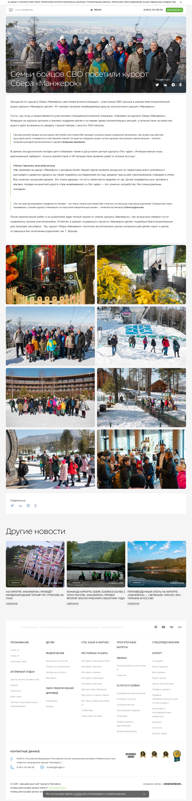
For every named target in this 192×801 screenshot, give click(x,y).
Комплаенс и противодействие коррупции (161, 712)
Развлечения (55, 653)
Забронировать (174, 10)
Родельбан (51, 701)
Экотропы (15, 691)
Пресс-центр (159, 678)
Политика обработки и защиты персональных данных (70, 627)
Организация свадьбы (128, 710)
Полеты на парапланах (58, 667)
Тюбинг (50, 707)
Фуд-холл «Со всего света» (95, 695)
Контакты (157, 728)
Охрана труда (159, 733)
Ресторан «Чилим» (91, 672)
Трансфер (122, 716)
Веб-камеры (158, 672)
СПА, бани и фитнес (95, 642)
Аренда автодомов (127, 731)
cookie (78, 794)
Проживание (19, 642)
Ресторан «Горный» (91, 684)
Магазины (51, 678)
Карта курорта (160, 667)
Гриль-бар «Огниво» (92, 716)
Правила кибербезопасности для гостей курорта (165, 699)
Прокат (14, 685)
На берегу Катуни (126, 699)
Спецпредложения (165, 642)
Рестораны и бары (94, 653)
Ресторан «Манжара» (92, 678)
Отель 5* (15, 656)
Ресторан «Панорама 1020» (95, 661)
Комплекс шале (18, 662)
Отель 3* (15, 650)
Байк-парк (15, 697)
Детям (50, 642)
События (121, 675)
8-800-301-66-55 (25, 767)
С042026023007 (57, 788)
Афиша (122, 658)
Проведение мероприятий (131, 693)
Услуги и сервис (128, 686)
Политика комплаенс (112, 627)
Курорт (157, 653)
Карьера (156, 722)
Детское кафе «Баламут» (94, 689)
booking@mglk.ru (55, 767)
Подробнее (12, 603)
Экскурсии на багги (56, 672)
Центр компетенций (162, 684)
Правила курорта (29, 627)
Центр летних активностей (24, 680)
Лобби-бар (87, 710)
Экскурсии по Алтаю (57, 661)
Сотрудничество (125, 705)
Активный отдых (22, 672)
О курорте (157, 661)
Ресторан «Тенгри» (91, 667)
